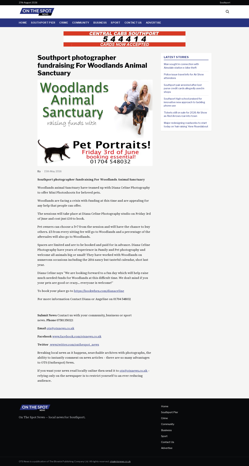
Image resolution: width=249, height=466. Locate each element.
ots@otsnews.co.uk (60, 328)
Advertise (153, 22)
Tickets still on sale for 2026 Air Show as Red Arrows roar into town (185, 114)
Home (23, 22)
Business (100, 22)
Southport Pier (43, 22)
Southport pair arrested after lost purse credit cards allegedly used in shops (184, 88)
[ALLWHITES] (124, 45)
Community (80, 22)
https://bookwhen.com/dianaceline (99, 291)
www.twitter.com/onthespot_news (74, 344)
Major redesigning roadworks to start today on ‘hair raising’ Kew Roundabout (186, 124)
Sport (115, 22)
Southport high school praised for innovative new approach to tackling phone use (184, 102)
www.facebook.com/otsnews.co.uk (76, 336)
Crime (63, 22)
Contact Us (133, 22)
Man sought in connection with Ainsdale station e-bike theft (181, 65)
